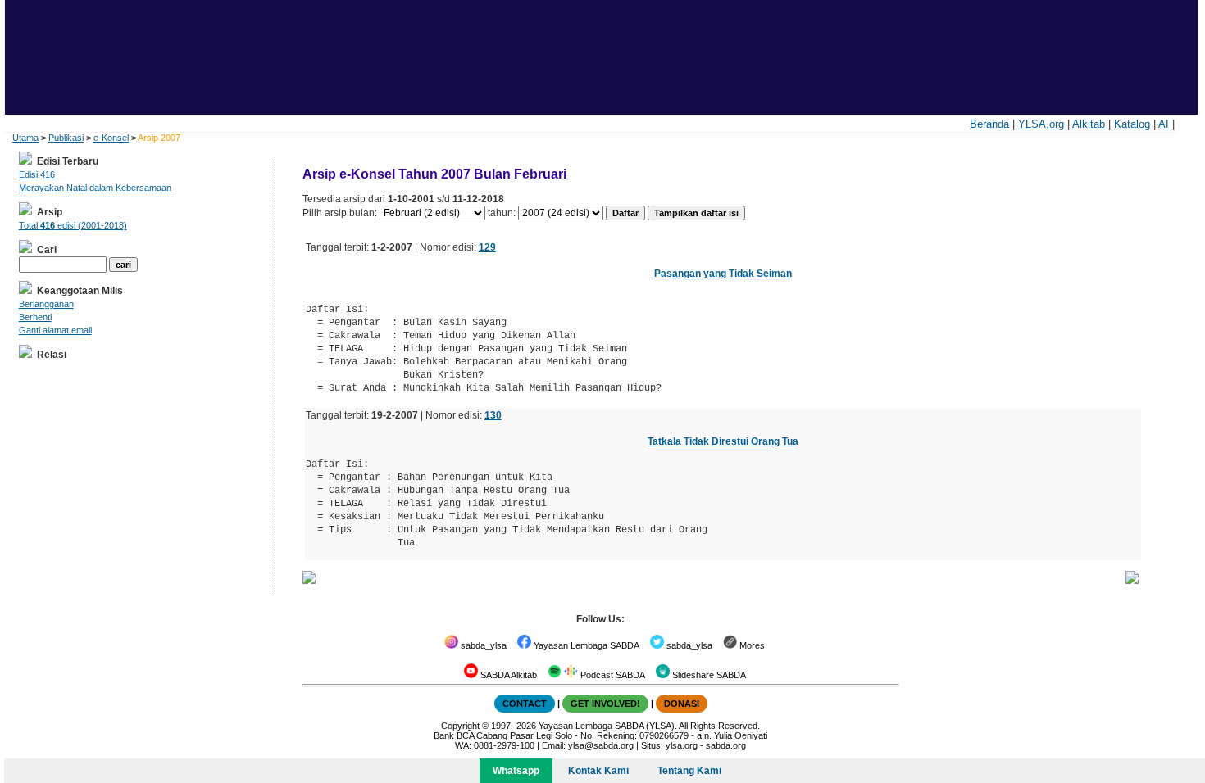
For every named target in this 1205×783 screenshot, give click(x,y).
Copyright (460, 726)
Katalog (1132, 124)
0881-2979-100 (504, 745)
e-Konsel (111, 138)
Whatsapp (516, 770)
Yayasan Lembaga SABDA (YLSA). (608, 726)
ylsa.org (682, 745)
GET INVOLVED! (605, 703)
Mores (751, 645)
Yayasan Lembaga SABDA (585, 645)
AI (1163, 124)
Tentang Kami (689, 770)
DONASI (681, 703)
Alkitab (1088, 124)
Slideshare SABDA (708, 675)
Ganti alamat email (55, 330)
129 (487, 247)
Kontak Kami (598, 770)
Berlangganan (46, 304)
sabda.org (726, 745)
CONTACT (524, 703)
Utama (25, 138)
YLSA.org (1041, 124)
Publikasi (66, 138)
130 (493, 415)
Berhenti (35, 317)
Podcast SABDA (611, 675)
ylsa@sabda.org (601, 745)
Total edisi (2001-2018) (73, 225)
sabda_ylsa (482, 645)
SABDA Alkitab (507, 675)
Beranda (989, 124)
